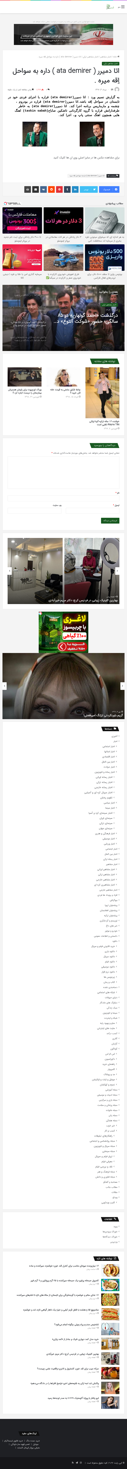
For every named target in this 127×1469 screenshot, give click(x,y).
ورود (115, 1226)
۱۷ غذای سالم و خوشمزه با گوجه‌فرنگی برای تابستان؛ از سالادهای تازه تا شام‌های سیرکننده (58, 1295)
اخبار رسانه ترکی (104, 782)
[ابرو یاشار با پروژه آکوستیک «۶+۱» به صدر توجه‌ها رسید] (110, 1402)
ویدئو (115, 1197)
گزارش (114, 1043)
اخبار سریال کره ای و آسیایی (98, 792)
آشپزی (114, 736)
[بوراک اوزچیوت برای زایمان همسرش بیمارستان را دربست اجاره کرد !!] (25, 377)
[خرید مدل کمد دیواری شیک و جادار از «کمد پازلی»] (110, 1344)
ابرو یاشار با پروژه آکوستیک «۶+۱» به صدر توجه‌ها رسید (73, 1398)
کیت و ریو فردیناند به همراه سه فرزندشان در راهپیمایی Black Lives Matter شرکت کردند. (69, 715)
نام (117, 493)
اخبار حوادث (109, 767)
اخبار (115, 741)
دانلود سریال (109, 956)
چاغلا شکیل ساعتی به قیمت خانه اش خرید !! (65, 391)
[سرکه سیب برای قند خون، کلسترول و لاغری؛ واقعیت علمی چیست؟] (110, 1373)
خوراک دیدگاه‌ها (110, 1237)
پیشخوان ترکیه (110, 915)
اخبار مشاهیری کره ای (104, 885)
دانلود (114, 941)
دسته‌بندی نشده (110, 987)
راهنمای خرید (108, 1064)
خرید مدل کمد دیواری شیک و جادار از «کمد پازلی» (75, 1339)
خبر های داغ (111, 926)
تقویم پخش (106, 797)
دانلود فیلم (110, 961)
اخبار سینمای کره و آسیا (100, 813)
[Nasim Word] (110, 7)
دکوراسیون (110, 1059)
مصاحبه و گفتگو (110, 1182)
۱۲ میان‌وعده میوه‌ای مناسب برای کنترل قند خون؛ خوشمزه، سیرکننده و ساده (64, 1266)
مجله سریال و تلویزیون (104, 1146)
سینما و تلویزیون (110, 1013)
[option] (63, 318)
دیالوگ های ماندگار (108, 1002)
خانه (115, 57)
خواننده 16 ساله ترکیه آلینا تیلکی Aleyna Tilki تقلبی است (104, 423)
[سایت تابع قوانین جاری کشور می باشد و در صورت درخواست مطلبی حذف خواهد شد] (63, 34)
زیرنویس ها (109, 977)
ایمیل (116, 505)
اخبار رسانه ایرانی (104, 777)
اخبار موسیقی (109, 838)
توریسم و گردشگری (108, 920)
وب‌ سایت (57, 505)
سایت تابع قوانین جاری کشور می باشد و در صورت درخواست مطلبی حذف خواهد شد (63, 21)
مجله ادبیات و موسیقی (107, 1095)
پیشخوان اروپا (111, 905)
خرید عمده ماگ (33, 1441)
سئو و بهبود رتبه (107, 1023)
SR (112, 89)
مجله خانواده (111, 1110)
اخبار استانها (109, 751)
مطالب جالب (111, 1187)
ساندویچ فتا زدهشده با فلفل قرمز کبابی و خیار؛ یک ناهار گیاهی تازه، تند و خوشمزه (61, 1310)
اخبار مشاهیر (105, 57)
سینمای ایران (106, 818)
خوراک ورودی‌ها (110, 1231)
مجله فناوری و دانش (105, 1177)
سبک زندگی (112, 1008)
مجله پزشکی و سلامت (107, 1105)
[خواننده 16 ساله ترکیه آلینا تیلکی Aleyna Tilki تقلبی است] (102, 392)
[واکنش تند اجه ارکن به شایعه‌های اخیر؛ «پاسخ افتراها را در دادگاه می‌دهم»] (110, 1388)
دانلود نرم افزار (108, 972)
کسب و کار (110, 1131)
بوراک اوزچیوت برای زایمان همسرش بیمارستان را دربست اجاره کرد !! (25, 391)
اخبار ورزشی (109, 844)
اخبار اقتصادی (108, 756)
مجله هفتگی (111, 1120)
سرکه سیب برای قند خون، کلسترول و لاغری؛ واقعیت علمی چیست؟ (78, 600)
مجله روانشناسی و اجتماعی (102, 1141)
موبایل (36, 1444)
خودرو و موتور (111, 931)
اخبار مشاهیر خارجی (105, 879)
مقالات (114, 1192)
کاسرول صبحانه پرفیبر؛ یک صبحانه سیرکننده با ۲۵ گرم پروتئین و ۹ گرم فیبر (65, 1280)
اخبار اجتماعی (109, 746)
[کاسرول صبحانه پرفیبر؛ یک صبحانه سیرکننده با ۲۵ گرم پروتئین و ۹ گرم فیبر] (110, 1285)
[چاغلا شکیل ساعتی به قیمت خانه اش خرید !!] (63, 377)
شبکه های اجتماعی (106, 992)
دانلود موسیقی (108, 967)
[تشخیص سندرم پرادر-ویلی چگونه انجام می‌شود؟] (110, 1329)
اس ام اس (110, 1054)
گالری (114, 1038)
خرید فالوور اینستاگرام (13, 1441)
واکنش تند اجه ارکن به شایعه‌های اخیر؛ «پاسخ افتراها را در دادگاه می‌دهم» (85, 319)
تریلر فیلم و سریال (103, 1156)
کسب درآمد (111, 1033)
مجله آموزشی (111, 1090)
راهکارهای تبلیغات (103, 1136)
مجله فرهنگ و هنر (106, 1172)
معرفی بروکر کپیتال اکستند (28, 1447)
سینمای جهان (105, 828)
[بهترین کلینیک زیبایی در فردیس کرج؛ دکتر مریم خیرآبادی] (110, 1358)
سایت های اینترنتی (106, 1028)
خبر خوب (110, 1125)
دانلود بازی (110, 951)
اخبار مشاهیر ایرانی (106, 869)
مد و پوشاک (109, 1074)
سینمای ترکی (105, 823)
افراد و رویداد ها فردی (107, 895)
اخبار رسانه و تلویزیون (105, 772)
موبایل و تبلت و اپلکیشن (103, 1079)
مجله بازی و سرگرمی (108, 1100)
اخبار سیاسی (109, 803)
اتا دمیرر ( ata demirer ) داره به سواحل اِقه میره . (87, 175)
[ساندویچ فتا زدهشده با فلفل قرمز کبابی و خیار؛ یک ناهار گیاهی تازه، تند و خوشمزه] (110, 1314)
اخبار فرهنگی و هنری (105, 833)
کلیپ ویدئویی (108, 1202)
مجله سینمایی (108, 1151)
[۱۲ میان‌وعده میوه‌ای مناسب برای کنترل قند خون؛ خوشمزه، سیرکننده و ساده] (110, 1270)
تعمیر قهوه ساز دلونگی (20, 1444)
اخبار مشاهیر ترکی (90, 57)
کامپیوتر (111, 1069)
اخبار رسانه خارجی (103, 787)
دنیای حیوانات (111, 997)
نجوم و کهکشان (107, 1084)
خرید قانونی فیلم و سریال (103, 946)
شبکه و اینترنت (110, 1018)
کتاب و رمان (109, 982)
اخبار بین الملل (108, 762)
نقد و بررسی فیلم (103, 1166)
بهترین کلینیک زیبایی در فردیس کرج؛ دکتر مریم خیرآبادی (72, 1354)
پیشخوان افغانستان (108, 910)
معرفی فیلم (107, 1161)
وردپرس (113, 1242)
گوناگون (113, 1049)
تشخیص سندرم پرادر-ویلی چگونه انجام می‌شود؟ (76, 1324)
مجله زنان (113, 1115)
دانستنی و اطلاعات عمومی (105, 936)
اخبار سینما (110, 808)
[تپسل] (40, 613)
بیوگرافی (113, 900)
